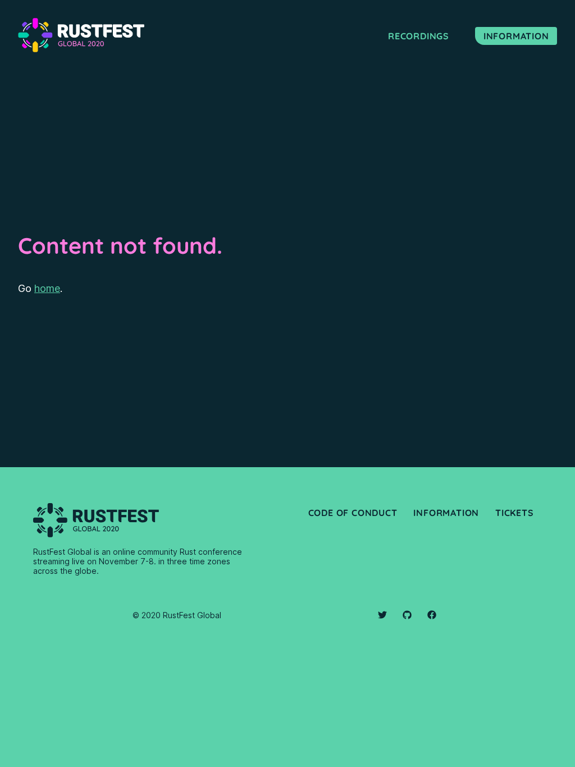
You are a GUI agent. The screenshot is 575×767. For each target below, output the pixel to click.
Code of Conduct (353, 512)
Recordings (418, 36)
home (47, 288)
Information (516, 36)
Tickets (514, 512)
